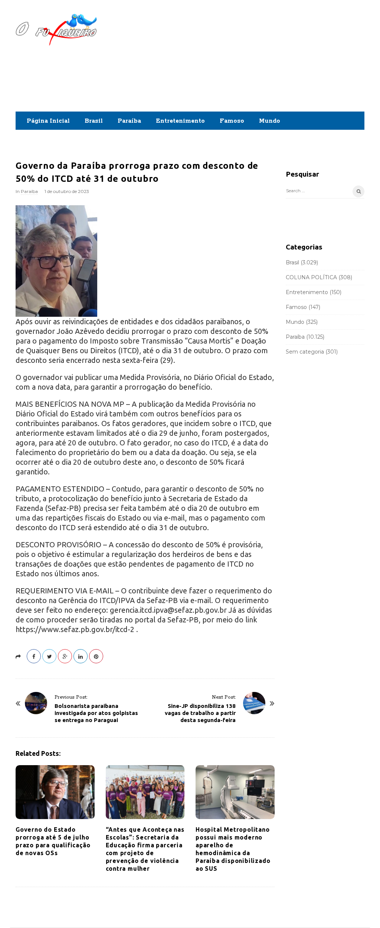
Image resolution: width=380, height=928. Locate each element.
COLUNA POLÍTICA (311, 277)
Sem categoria (305, 351)
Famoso (232, 121)
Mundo (269, 121)
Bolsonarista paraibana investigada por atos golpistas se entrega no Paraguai (96, 713)
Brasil (94, 121)
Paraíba (129, 121)
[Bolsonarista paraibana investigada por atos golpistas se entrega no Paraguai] (36, 703)
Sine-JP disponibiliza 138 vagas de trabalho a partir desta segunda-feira (200, 713)
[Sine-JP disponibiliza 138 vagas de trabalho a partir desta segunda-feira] (254, 703)
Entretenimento (180, 121)
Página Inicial (48, 121)
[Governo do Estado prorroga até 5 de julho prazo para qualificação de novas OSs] (55, 792)
